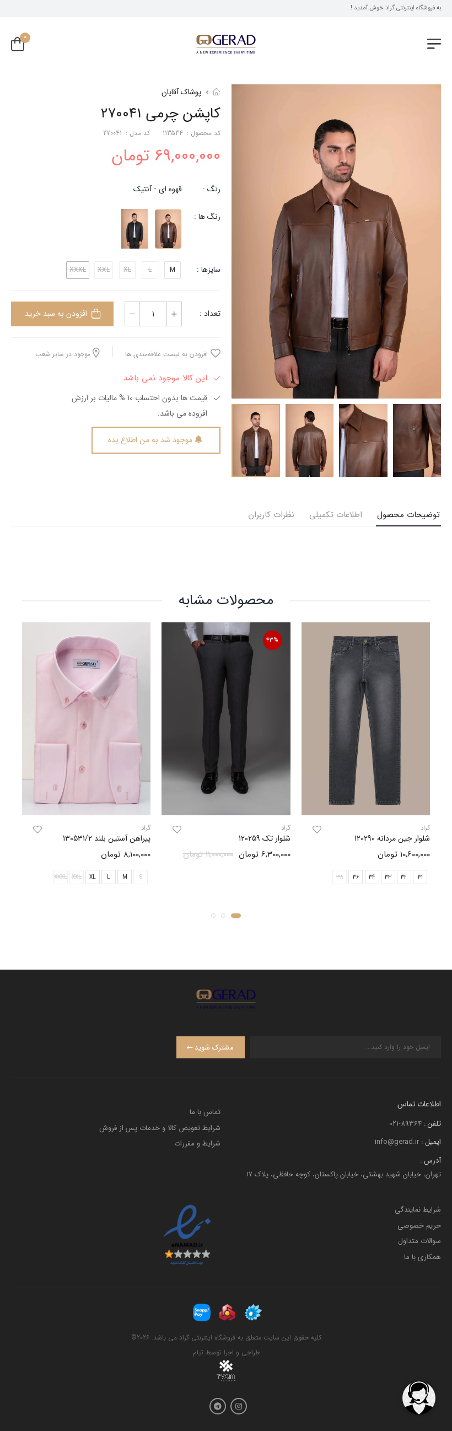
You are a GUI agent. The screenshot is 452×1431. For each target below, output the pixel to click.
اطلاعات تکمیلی (335, 514)
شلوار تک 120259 (264, 838)
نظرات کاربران (271, 514)
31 (420, 877)
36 (356, 877)
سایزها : (208, 269)
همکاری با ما (422, 1257)
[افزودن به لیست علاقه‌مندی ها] (317, 830)
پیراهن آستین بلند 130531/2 (106, 838)
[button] (236, 915)
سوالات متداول (419, 1241)
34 (372, 877)
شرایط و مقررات (197, 1143)
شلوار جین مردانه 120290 (392, 838)
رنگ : (211, 189)
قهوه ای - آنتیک (157, 189)
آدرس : (430, 1160)
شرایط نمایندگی (418, 1209)
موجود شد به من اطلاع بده (150, 440)
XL (92, 877)
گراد (425, 828)
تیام (198, 1352)
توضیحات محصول (408, 514)
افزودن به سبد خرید (56, 314)
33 (388, 877)
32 (404, 877)
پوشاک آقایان (181, 92)
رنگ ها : (207, 217)
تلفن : (432, 1123)
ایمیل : (431, 1142)
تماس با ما (205, 1112)
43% (272, 640)
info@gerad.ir (397, 1142)
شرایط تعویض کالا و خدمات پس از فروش (159, 1128)
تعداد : (210, 314)
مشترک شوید (214, 1047)
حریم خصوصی (419, 1225)
